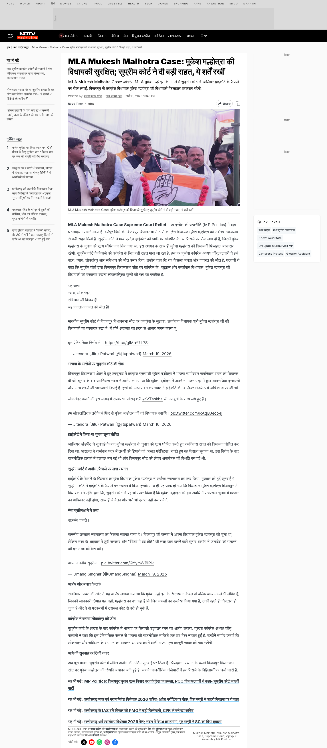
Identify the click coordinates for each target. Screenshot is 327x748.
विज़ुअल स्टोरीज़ (141, 36)
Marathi (249, 3)
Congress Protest (271, 253)
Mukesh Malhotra (204, 733)
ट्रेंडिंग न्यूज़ (14, 139)
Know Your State (270, 238)
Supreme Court (214, 736)
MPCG (234, 3)
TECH (148, 3)
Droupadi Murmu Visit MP (276, 245)
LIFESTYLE (115, 3)
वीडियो (115, 36)
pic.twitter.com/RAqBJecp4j (196, 413)
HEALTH (133, 3)
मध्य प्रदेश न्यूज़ (114, 96)
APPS (197, 3)
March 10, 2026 (157, 424)
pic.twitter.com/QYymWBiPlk (127, 563)
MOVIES (66, 3)
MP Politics (223, 739)
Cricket (83, 3)
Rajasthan (215, 3)
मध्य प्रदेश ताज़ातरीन (284, 230)
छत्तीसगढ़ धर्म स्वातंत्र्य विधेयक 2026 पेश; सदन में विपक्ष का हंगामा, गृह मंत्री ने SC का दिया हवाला (153, 721)
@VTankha (152, 399)
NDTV (11, 3)
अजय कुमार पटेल (93, 96)
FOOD (99, 3)
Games (163, 3)
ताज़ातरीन (88, 36)
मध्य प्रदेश (264, 230)
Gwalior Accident (298, 253)
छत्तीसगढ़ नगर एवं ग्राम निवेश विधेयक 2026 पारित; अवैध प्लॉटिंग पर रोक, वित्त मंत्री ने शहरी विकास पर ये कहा (161, 699)
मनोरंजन (159, 36)
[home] (27, 34)
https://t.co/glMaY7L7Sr (127, 342)
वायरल (190, 36)
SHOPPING (181, 3)
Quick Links (267, 222)
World (25, 3)
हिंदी (53, 3)
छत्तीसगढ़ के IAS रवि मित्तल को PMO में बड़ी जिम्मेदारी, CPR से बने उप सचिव (139, 710)
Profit (41, 3)
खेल (125, 36)
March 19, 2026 (157, 353)
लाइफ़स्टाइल (175, 36)
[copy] (238, 103)
